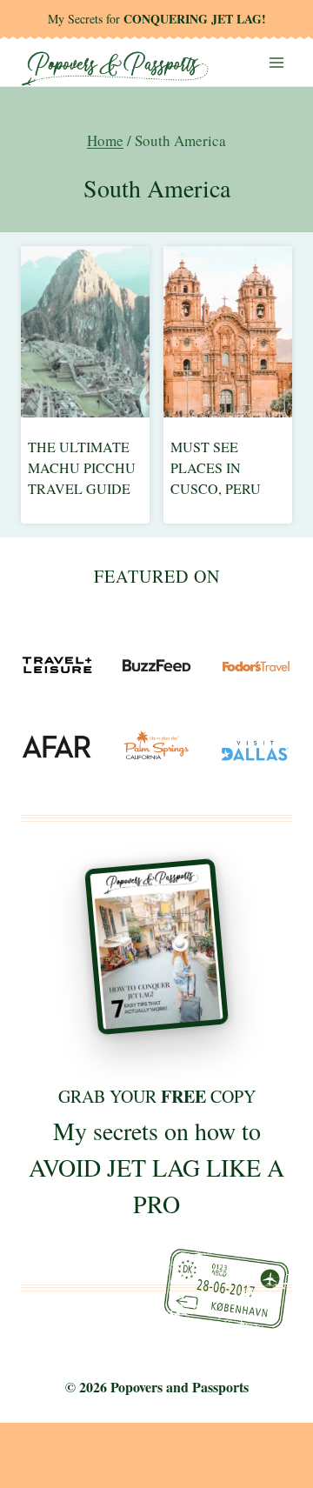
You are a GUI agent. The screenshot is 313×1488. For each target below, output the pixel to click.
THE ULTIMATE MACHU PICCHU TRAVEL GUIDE (82, 467)
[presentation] (85, 331)
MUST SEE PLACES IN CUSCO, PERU (215, 467)
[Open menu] (276, 62)
